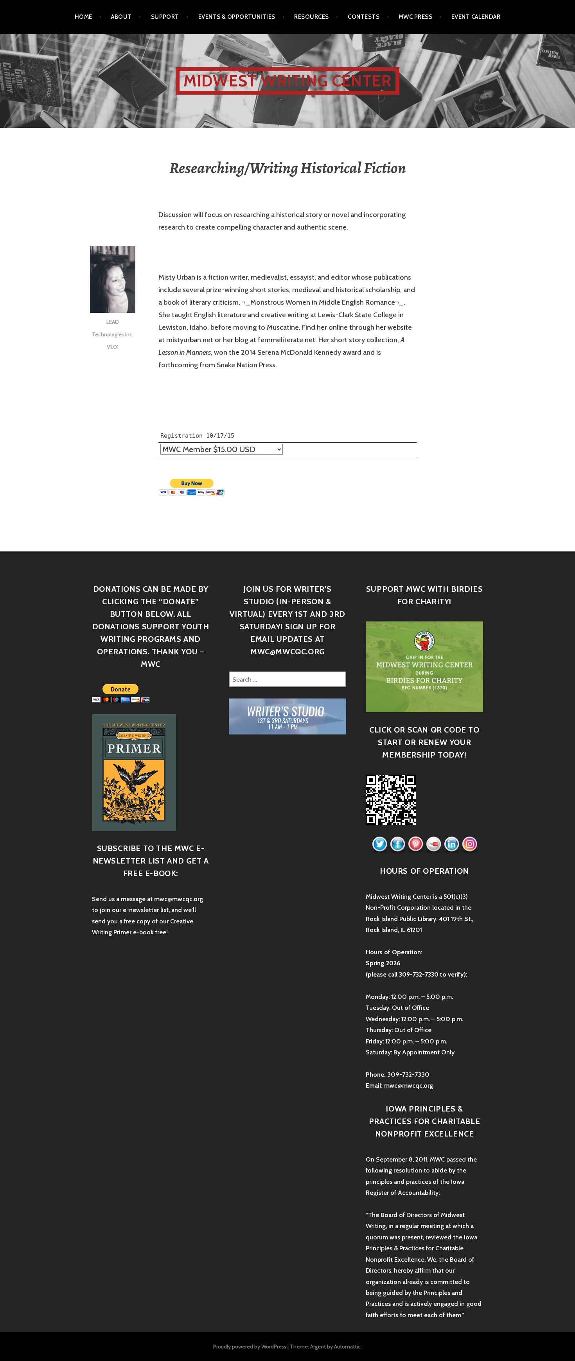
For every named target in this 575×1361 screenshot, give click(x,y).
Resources (311, 16)
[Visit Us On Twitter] (379, 844)
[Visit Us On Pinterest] (415, 844)
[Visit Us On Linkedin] (451, 844)
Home (83, 16)
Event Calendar (475, 16)
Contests (363, 16)
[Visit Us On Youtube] (433, 844)
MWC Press (415, 16)
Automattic (347, 1346)
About (121, 16)
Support (165, 16)
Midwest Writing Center (287, 80)
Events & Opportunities (236, 16)
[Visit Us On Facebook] (397, 844)
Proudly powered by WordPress (249, 1346)
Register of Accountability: (403, 1192)
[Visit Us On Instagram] (469, 844)
